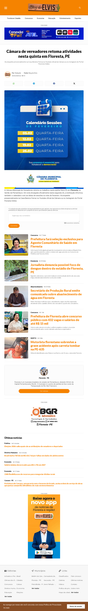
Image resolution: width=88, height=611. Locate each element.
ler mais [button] (6, 608)
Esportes (78, 18)
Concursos (29, 18)
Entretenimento (65, 18)
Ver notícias (44, 391)
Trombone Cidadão (14, 18)
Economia (40, 18)
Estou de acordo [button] (76, 606)
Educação (51, 18)
